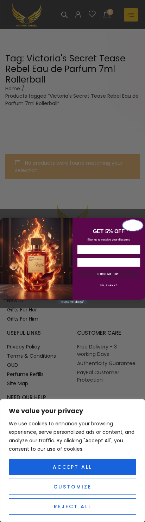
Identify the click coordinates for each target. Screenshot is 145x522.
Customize (72, 486)
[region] (72, 460)
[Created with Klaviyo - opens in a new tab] (73, 302)
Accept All (72, 467)
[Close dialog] (132, 225)
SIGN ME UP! (108, 274)
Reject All (73, 506)
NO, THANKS (109, 285)
